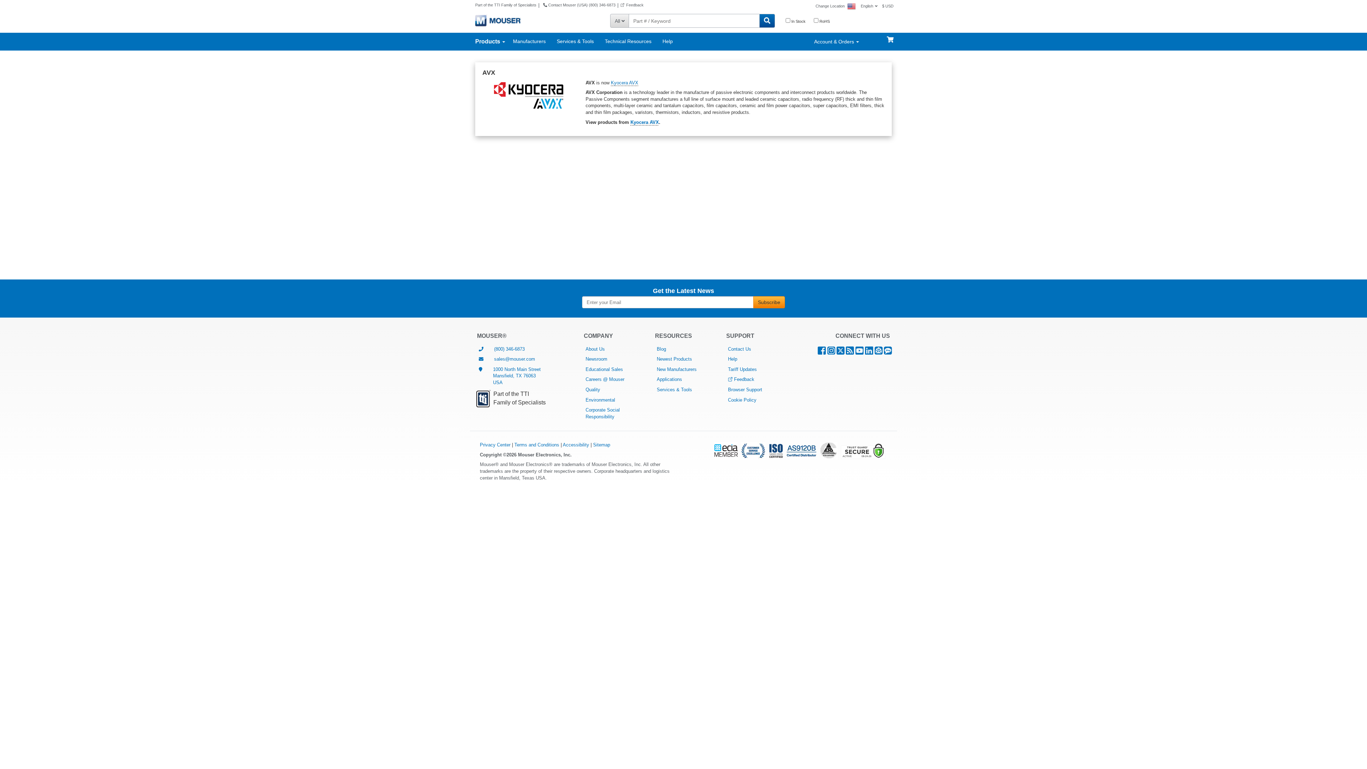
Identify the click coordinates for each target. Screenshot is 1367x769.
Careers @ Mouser (605, 379)
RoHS (824, 21)
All (618, 21)
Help (667, 41)
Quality (593, 389)
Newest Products (674, 359)
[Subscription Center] (878, 352)
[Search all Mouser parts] (767, 21)
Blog (661, 349)
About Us (595, 349)
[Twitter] (840, 352)
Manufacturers (529, 41)
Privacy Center (495, 445)
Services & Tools (575, 41)
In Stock (798, 21)
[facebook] (822, 352)
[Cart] (890, 36)
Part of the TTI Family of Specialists (505, 5)
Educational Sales (604, 369)
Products (488, 41)
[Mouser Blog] (888, 352)
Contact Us (739, 349)
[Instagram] (831, 352)
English (867, 6)
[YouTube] (859, 352)
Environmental (600, 400)
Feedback (635, 5)
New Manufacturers (677, 369)
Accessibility (576, 445)
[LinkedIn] (869, 352)
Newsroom (596, 359)
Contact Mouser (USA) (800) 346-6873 (581, 5)
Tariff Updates (742, 369)
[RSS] (850, 352)
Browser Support (745, 389)
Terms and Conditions (536, 445)
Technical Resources (628, 41)
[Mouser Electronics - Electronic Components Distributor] (497, 20)
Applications (669, 379)
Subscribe (769, 302)
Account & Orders (834, 42)
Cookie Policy (742, 400)
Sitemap (601, 445)
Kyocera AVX (624, 82)
